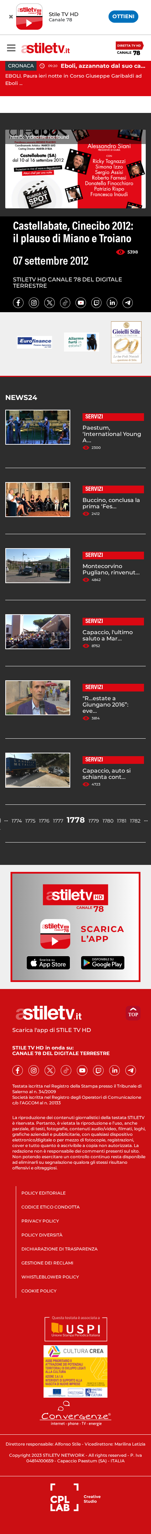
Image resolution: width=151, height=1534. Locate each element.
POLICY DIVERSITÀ (42, 1235)
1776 (44, 821)
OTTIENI (123, 16)
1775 (30, 821)
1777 (58, 821)
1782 (135, 821)
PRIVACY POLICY (40, 1221)
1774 (17, 821)
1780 (108, 821)
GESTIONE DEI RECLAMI (47, 1263)
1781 (121, 821)
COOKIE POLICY (39, 1290)
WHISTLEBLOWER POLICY (50, 1276)
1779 (93, 821)
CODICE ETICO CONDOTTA (50, 1207)
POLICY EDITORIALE (43, 1193)
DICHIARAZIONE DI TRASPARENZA (59, 1249)
